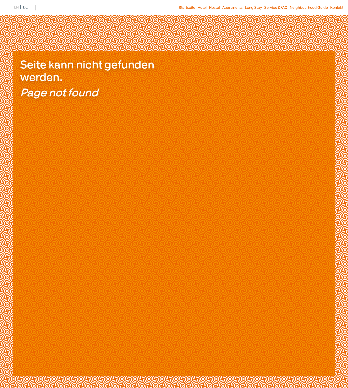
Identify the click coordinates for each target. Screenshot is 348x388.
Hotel (202, 7)
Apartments (232, 7)
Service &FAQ (275, 7)
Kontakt (336, 7)
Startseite (187, 7)
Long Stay (253, 7)
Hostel (214, 7)
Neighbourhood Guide (309, 7)
